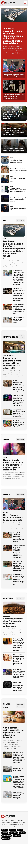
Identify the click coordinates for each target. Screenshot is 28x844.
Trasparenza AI (5, 838)
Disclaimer (4, 832)
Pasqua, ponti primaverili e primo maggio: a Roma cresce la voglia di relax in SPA (12, 363)
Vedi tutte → (20, 220)
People (6, 494)
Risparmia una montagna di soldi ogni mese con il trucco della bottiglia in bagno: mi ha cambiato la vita (18, 579)
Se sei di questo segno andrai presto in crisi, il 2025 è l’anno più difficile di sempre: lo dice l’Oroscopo (19, 674)
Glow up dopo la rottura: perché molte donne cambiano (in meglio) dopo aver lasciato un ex (13, 465)
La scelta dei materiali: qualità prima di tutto (18, 768)
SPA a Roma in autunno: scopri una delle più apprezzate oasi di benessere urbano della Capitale (18, 566)
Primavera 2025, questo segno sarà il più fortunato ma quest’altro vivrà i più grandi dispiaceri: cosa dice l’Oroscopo (18, 660)
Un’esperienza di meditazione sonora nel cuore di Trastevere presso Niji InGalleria (19, 413)
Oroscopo (8, 598)
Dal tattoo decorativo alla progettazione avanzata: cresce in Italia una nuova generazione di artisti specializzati (18, 386)
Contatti (20, 829)
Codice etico (17, 835)
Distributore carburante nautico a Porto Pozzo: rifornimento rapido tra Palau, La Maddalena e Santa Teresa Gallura (13, 36)
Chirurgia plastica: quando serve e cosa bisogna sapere (18, 320)
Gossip (6, 439)
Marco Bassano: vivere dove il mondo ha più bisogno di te (13, 517)
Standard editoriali (6, 835)
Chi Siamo (4, 829)
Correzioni (22, 832)
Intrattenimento (10, 337)
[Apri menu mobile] (25, 2)
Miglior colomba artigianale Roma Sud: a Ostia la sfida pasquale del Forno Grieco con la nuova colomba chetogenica (19, 757)
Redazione (12, 829)
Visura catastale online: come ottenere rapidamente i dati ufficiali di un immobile (13, 732)
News (4, 25)
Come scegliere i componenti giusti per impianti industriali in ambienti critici (18, 795)
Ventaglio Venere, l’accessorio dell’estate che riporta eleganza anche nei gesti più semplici (18, 537)
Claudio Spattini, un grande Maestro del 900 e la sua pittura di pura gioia (19, 423)
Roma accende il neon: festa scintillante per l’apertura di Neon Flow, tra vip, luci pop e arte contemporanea (18, 400)
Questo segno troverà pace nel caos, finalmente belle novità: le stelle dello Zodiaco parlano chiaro (18, 686)
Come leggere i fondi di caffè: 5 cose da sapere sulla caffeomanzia (13, 622)
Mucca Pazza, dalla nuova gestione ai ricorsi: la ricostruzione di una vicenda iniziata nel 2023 (19, 309)
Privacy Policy (13, 832)
